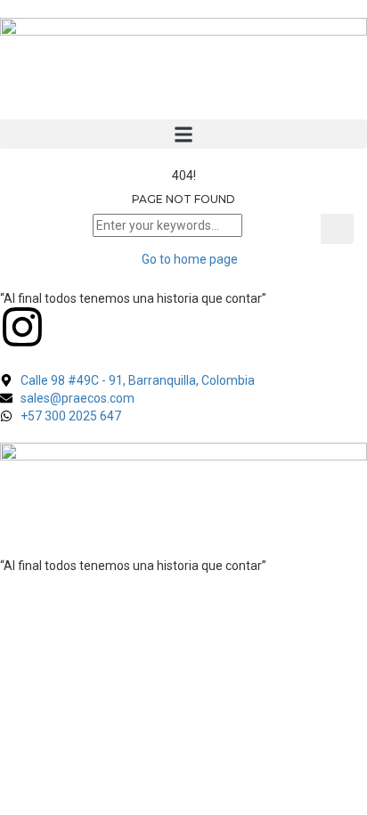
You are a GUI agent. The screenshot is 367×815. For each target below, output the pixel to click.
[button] (183, 134)
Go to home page (188, 259)
